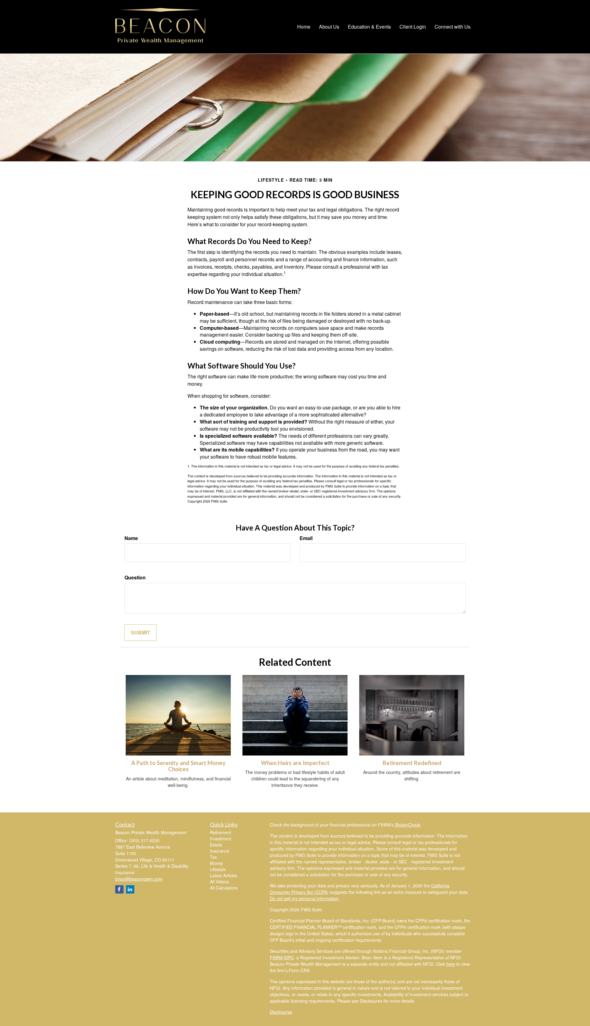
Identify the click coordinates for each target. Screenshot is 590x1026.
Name (131, 538)
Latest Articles (223, 875)
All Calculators (224, 888)
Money (216, 863)
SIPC (289, 957)
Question (135, 577)
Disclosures (281, 1012)
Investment (220, 838)
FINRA (276, 957)
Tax (213, 857)
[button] (329, 27)
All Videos (219, 881)
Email (306, 538)
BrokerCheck (407, 825)
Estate (216, 845)
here (450, 964)
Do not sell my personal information (304, 898)
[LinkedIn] (130, 889)
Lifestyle (218, 869)
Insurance (219, 851)
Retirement (220, 832)
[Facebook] (119, 889)
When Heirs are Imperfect (295, 763)
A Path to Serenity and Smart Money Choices (178, 766)
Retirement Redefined (412, 763)
